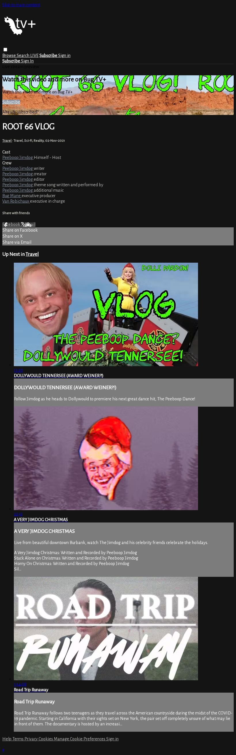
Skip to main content (21, 5)
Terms (18, 739)
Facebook (11, 224)
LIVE (34, 55)
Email (30, 224)
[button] (5, 49)
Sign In (27, 61)
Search (23, 55)
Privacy (31, 739)
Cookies (46, 739)
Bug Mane (12, 195)
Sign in (64, 55)
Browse (9, 55)
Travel (7, 141)
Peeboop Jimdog (18, 157)
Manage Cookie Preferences (80, 739)
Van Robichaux (16, 201)
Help (7, 739)
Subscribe (11, 102)
